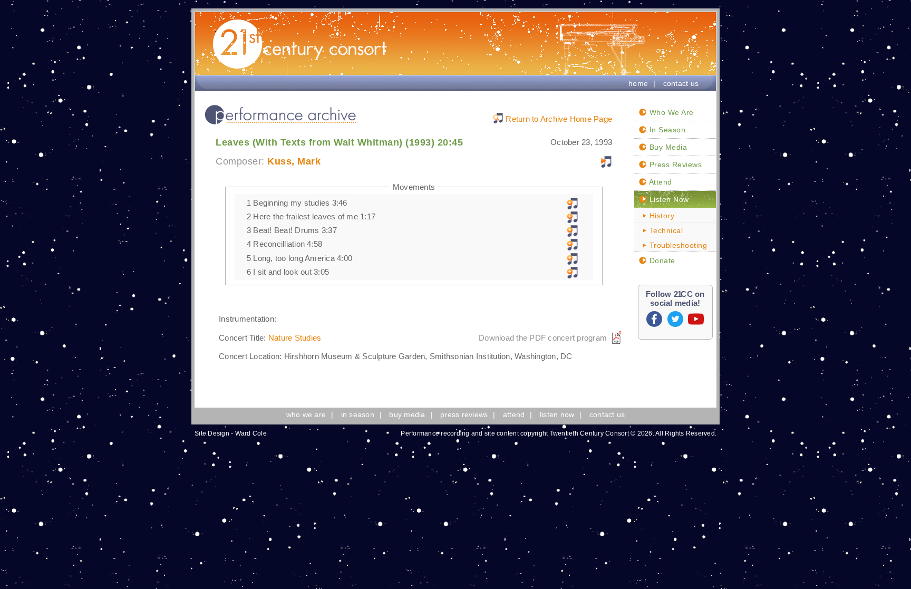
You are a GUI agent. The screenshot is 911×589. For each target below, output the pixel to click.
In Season (666, 129)
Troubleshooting (677, 245)
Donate (661, 260)
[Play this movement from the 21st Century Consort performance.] (572, 206)
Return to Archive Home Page (559, 118)
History (660, 215)
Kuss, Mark (294, 161)
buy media (407, 414)
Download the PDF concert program (543, 337)
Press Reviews (674, 164)
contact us (681, 84)
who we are (306, 414)
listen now (557, 414)
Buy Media (667, 147)
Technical (665, 230)
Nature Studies (295, 337)
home (638, 84)
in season (357, 414)
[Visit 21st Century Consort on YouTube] (696, 319)
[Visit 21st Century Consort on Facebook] (654, 319)
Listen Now (668, 199)
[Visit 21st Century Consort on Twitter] (675, 319)
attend (514, 414)
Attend (659, 182)
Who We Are (670, 112)
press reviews (464, 414)
